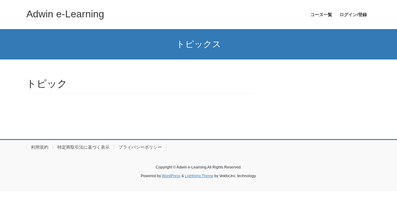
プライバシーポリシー (140, 147)
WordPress (171, 176)
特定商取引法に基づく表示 (83, 147)
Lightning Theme (199, 176)
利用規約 (39, 147)
